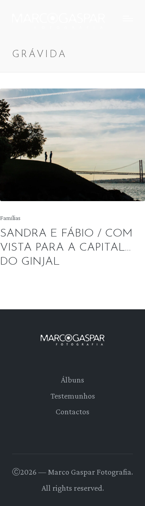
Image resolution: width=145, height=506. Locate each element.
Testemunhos (72, 395)
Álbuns (72, 379)
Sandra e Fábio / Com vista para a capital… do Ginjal (66, 247)
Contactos (72, 411)
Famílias (10, 218)
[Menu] (128, 18)
